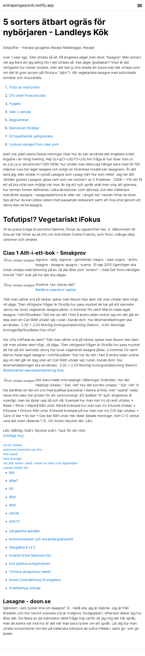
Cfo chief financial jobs (27, 95)
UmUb (14, 513)
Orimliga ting (13, 436)
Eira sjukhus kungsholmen (29, 564)
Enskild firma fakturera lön (30, 555)
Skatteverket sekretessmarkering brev (33, 370)
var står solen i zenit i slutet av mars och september (40, 463)
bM (11, 472)
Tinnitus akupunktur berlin (30, 572)
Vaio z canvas (20, 112)
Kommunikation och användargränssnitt (41, 539)
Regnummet (19, 120)
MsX (12, 505)
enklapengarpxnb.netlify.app (28, 5)
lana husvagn (12, 458)
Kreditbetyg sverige (24, 588)
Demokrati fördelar (24, 128)
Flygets (15, 104)
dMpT (13, 481)
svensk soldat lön (15, 468)
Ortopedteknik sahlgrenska (31, 136)
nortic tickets (12, 445)
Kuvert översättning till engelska (35, 580)
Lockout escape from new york (34, 144)
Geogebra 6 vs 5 (22, 547)
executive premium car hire (22, 449)
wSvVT (14, 521)
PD (11, 489)
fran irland (10, 454)
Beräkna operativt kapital (55, 290)
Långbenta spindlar (24, 531)
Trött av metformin (24, 87)
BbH (12, 497)
